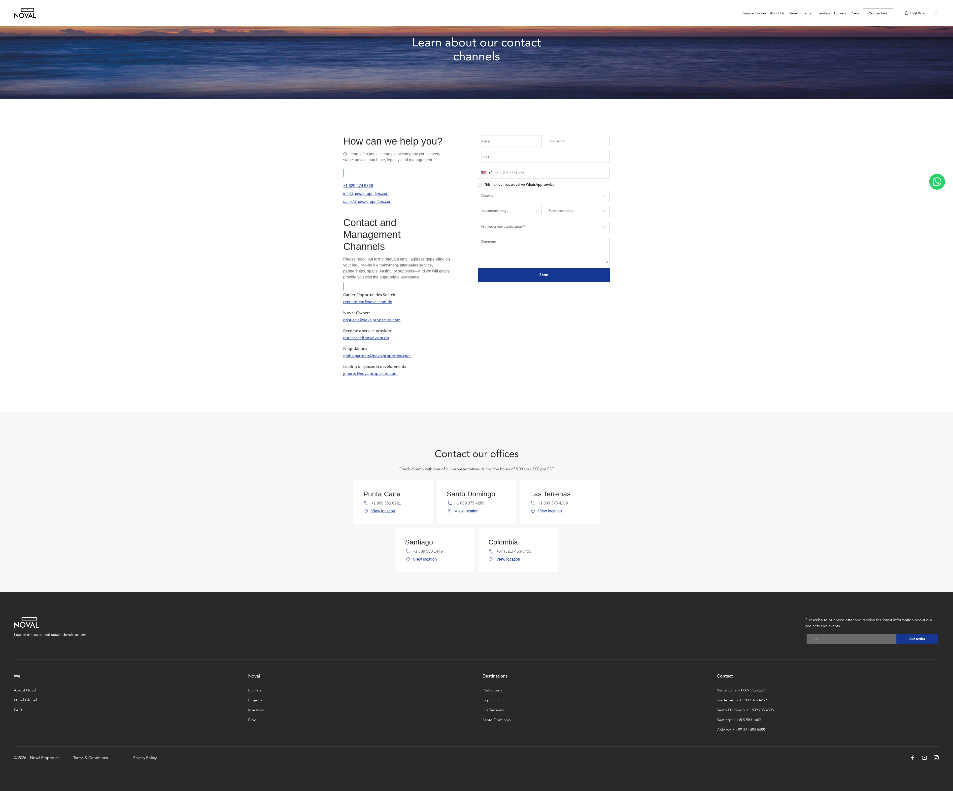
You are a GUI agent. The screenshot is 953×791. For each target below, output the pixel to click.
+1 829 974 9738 (358, 185)
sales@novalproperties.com (367, 201)
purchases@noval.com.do (366, 338)
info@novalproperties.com (366, 193)
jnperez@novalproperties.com (370, 373)
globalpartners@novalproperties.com (377, 356)
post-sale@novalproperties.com (372, 320)
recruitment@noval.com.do (367, 302)
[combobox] (491, 173)
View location (383, 511)
